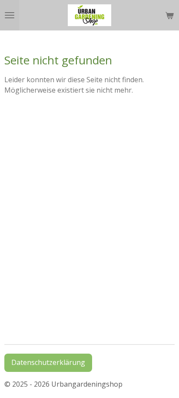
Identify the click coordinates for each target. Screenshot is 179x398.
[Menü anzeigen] (9, 15)
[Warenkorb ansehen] (169, 15)
